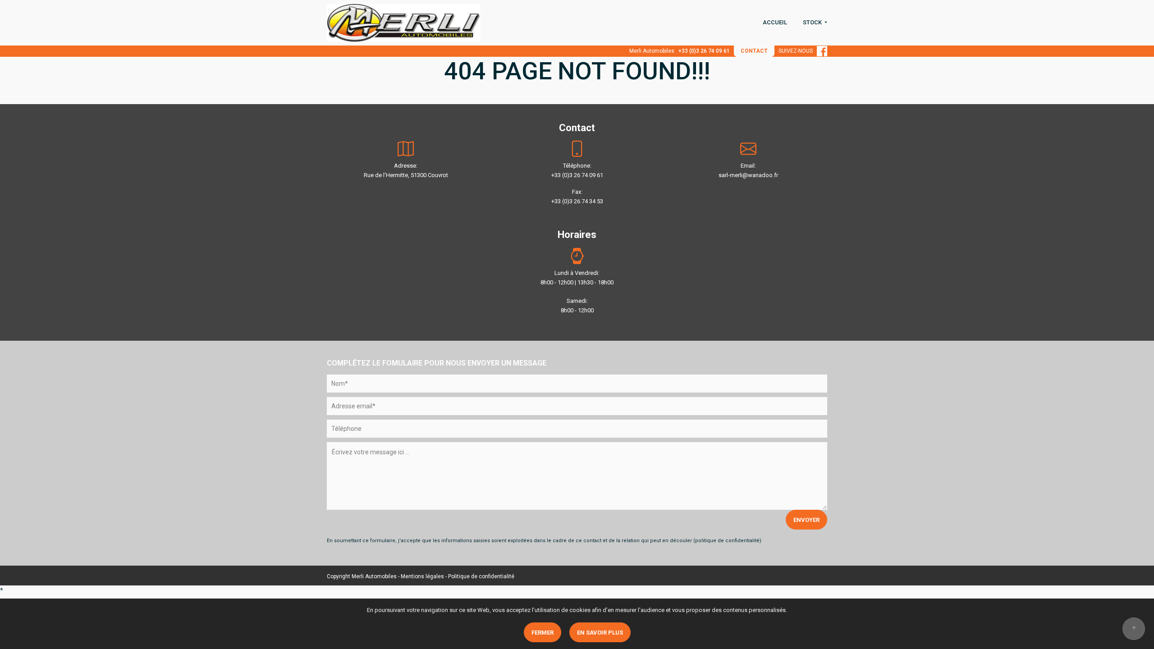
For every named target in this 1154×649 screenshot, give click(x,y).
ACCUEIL (775, 22)
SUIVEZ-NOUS (797, 51)
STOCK (813, 22)
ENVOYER (806, 519)
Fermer (542, 632)
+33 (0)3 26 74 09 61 (704, 51)
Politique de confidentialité (481, 576)
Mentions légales (422, 576)
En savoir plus (600, 632)
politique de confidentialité (727, 541)
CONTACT (754, 51)
